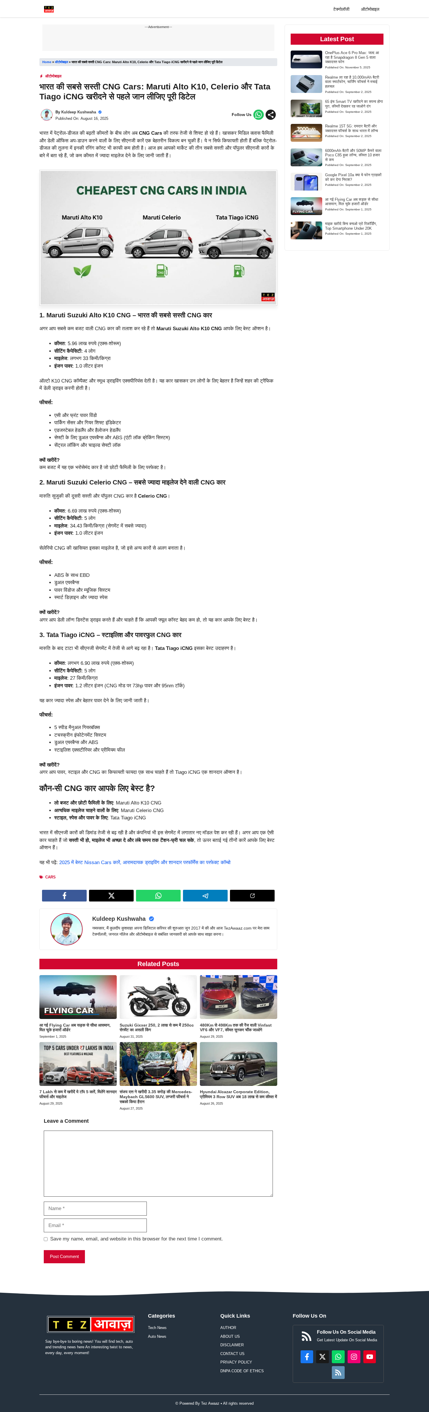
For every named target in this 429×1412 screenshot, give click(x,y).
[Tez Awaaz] (49, 9)
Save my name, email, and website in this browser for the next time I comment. (136, 1239)
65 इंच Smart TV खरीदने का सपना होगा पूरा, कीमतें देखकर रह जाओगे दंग (354, 104)
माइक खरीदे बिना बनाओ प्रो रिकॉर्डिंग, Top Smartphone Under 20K (351, 226)
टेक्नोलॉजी (341, 9)
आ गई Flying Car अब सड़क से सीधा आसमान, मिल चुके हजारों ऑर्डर (351, 201)
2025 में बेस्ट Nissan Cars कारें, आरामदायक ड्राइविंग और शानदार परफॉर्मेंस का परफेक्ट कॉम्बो (145, 862)
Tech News (157, 1328)
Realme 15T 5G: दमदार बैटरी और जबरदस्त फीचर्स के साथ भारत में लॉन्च (351, 128)
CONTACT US (232, 1354)
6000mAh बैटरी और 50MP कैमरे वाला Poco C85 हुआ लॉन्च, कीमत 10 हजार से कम (353, 155)
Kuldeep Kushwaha (78, 112)
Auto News (157, 1336)
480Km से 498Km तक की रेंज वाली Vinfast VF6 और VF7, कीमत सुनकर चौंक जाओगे (236, 1027)
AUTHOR (228, 1328)
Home (46, 62)
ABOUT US (230, 1336)
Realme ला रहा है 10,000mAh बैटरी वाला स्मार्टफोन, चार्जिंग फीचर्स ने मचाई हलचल (352, 82)
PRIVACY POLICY (236, 1362)
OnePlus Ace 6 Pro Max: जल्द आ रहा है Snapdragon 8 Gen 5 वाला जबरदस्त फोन (352, 57)
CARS (50, 877)
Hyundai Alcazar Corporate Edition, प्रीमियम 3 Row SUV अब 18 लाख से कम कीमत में (238, 1094)
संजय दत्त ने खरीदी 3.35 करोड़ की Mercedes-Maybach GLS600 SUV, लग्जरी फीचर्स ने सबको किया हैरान (156, 1096)
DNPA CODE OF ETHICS (242, 1371)
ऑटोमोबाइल (370, 9)
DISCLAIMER (232, 1345)
